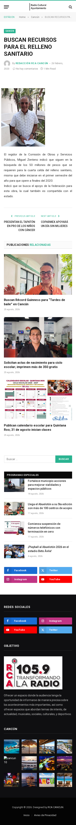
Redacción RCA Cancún (32, 63)
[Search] (70, 7)
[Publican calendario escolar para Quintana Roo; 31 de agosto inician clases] (38, 400)
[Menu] (6, 7)
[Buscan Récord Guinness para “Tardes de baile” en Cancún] (38, 274)
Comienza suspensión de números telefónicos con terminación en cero (44, 527)
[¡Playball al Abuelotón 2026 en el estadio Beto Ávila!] (14, 551)
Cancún (9, 31)
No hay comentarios (27, 68)
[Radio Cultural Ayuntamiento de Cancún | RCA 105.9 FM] (38, 7)
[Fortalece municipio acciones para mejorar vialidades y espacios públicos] (14, 485)
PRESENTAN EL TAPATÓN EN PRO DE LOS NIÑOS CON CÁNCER (19, 226)
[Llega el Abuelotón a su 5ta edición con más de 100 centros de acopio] (14, 508)
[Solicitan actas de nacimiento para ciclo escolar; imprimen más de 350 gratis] (38, 337)
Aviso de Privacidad (45, 815)
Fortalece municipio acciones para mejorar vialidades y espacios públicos (47, 484)
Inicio (27, 815)
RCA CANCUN (55, 807)
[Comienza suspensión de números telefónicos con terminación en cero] (14, 528)
